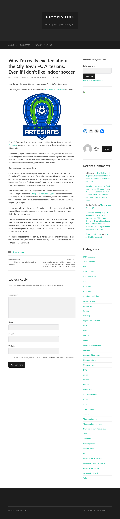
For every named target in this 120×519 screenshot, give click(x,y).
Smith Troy (87, 389)
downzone (87, 306)
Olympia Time (60, 17)
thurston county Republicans (95, 429)
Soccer (22, 252)
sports (85, 404)
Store (49, 45)
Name (11, 322)
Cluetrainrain (88, 291)
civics (85, 281)
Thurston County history (93, 424)
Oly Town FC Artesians (55, 89)
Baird (85, 266)
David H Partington (93, 234)
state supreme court (91, 409)
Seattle (86, 384)
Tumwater (87, 438)
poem (85, 375)
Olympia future (89, 360)
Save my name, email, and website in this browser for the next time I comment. (43, 358)
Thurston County (90, 419)
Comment (13, 295)
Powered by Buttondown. (93, 80)
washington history (91, 468)
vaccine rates (88, 448)
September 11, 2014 (17, 78)
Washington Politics (91, 473)
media (85, 340)
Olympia (16, 252)
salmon (86, 379)
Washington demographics (94, 463)
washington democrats (92, 458)
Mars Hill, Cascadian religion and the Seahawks (22, 262)
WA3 (85, 453)
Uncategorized (89, 443)
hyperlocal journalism (92, 320)
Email (11, 334)
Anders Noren (99, 511)
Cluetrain (87, 286)
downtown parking (90, 301)
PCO (85, 370)
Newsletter (24, 45)
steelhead (87, 414)
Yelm (85, 478)
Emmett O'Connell (37, 78)
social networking (90, 394)
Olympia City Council (91, 355)
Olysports (12, 145)
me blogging (88, 335)
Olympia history (89, 365)
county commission (91, 296)
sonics (85, 399)
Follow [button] (106, 149)
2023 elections (89, 257)
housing (86, 316)
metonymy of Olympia (92, 345)
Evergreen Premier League (42, 193)
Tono (85, 434)
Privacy (38, 45)
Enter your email (89, 66)
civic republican (89, 276)
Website (11, 346)
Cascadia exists (89, 271)
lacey (85, 325)
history (86, 311)
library (85, 330)
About (11, 45)
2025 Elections (89, 261)
